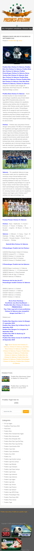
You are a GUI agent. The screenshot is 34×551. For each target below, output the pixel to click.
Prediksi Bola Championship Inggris (14, 433)
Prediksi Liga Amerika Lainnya (12, 459)
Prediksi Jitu (7, 456)
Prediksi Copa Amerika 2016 (12, 446)
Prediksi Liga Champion (10, 466)
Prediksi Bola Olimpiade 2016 (12, 439)
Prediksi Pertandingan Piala (11, 494)
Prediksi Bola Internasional (11, 436)
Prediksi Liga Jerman (10, 484)
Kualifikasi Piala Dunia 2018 (12, 426)
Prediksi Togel (8, 502)
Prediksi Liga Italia (9, 482)
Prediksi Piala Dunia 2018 (11, 497)
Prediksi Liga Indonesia (10, 474)
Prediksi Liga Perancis (10, 487)
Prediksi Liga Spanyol (10, 489)
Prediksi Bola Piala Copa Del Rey (13, 444)
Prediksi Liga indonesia (10, 477)
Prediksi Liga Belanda (10, 464)
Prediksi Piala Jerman (10, 500)
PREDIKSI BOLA (17, 307)
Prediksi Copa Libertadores (11, 451)
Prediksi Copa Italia (9, 449)
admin (20, 40)
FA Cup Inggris (8, 423)
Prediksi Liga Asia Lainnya (11, 461)
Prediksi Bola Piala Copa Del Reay (13, 441)
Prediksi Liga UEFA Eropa (11, 492)
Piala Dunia (7, 428)
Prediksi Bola (12, 40)
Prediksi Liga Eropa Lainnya (12, 469)
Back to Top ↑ (26, 550)
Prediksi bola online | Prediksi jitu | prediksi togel (14, 511)
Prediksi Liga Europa (10, 472)
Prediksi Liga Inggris (9, 479)
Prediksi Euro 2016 (9, 454)
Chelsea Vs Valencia (16, 346)
